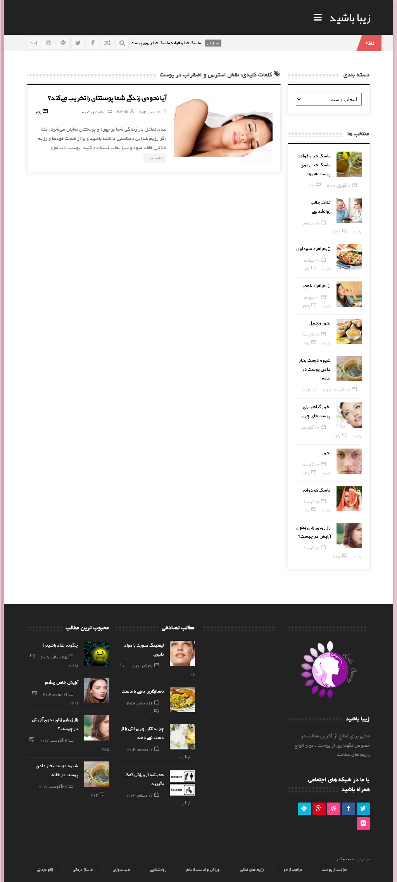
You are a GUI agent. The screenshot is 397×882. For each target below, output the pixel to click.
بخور (326, 452)
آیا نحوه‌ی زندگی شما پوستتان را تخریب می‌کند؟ (107, 97)
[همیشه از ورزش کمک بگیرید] (182, 783)
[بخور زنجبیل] (349, 331)
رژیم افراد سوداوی (313, 248)
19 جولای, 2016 (55, 694)
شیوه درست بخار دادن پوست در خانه (315, 369)
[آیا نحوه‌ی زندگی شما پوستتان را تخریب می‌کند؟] (223, 127)
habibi (122, 111)
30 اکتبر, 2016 (142, 665)
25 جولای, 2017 (54, 656)
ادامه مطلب (154, 158)
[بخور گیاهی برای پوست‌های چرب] (349, 415)
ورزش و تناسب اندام (203, 869)
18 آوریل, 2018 (338, 185)
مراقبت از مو (292, 869)
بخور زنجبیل (320, 322)
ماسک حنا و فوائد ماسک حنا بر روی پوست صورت (314, 164)
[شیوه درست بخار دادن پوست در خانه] (349, 368)
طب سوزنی (121, 869)
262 (306, 389)
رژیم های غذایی (252, 869)
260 (306, 343)
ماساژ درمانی (82, 869)
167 (337, 435)
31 (182, 757)
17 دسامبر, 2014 (139, 795)
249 (306, 306)
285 (337, 556)
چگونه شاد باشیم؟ (60, 645)
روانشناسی (158, 869)
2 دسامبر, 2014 (149, 111)
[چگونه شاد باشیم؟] (96, 653)
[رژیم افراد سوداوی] (349, 256)
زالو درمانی (45, 869)
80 (307, 510)
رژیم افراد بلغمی (316, 285)
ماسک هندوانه (316, 490)
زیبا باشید (350, 17)
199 (311, 185)
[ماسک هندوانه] (349, 498)
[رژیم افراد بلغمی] (349, 294)
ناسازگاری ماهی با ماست (143, 691)
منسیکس (342, 858)
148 (337, 231)
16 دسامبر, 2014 (140, 703)
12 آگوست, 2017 (53, 740)
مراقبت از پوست (334, 869)
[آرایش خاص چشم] (96, 690)
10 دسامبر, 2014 (140, 749)
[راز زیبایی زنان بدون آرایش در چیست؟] (349, 535)
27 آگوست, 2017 (336, 389)
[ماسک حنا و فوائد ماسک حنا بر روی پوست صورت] (349, 164)
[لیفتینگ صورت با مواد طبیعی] (182, 653)
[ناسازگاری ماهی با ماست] (182, 699)
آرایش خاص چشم (61, 682)
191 (307, 268)
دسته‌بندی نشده (94, 111)
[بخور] (349, 461)
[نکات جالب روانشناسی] (349, 210)
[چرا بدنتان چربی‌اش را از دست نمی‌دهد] (182, 736)
